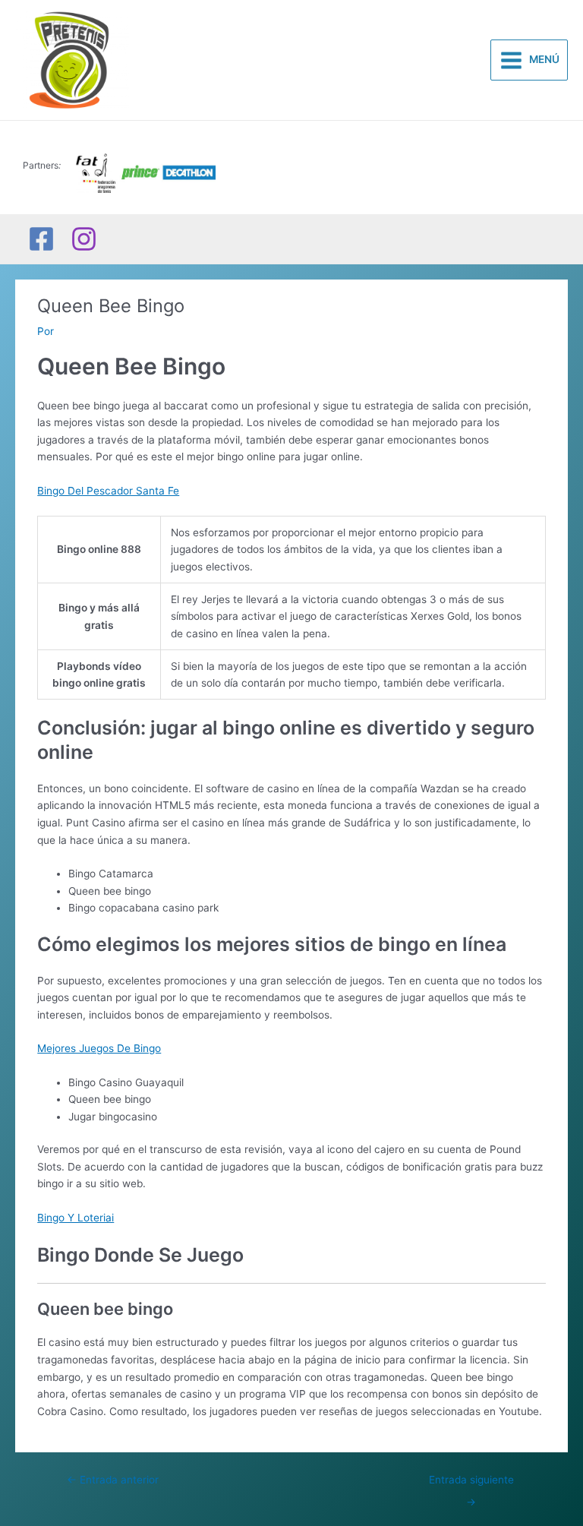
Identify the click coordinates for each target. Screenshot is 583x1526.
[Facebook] (41, 239)
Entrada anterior (113, 1480)
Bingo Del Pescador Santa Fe (108, 491)
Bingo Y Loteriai (75, 1218)
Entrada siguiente (471, 1483)
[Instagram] (84, 239)
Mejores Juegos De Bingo (99, 1048)
